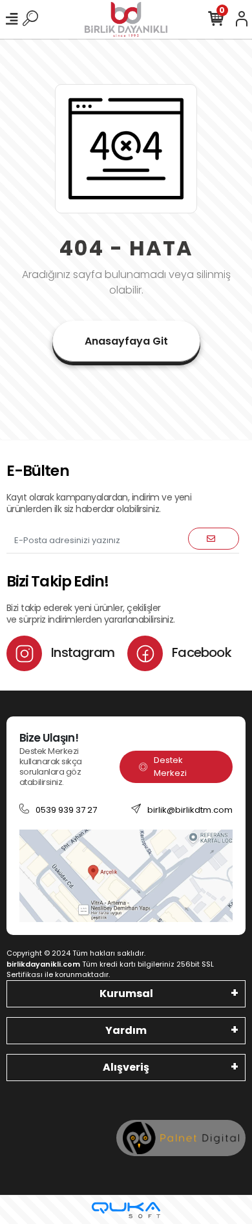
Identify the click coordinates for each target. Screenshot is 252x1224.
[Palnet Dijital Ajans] (181, 1138)
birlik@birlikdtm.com (190, 810)
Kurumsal (126, 993)
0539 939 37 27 (66, 810)
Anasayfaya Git (126, 341)
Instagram (81, 652)
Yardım (126, 1030)
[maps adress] (126, 875)
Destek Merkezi (170, 766)
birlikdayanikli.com (43, 964)
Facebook (200, 652)
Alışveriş (126, 1067)
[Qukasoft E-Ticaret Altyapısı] (126, 1210)
